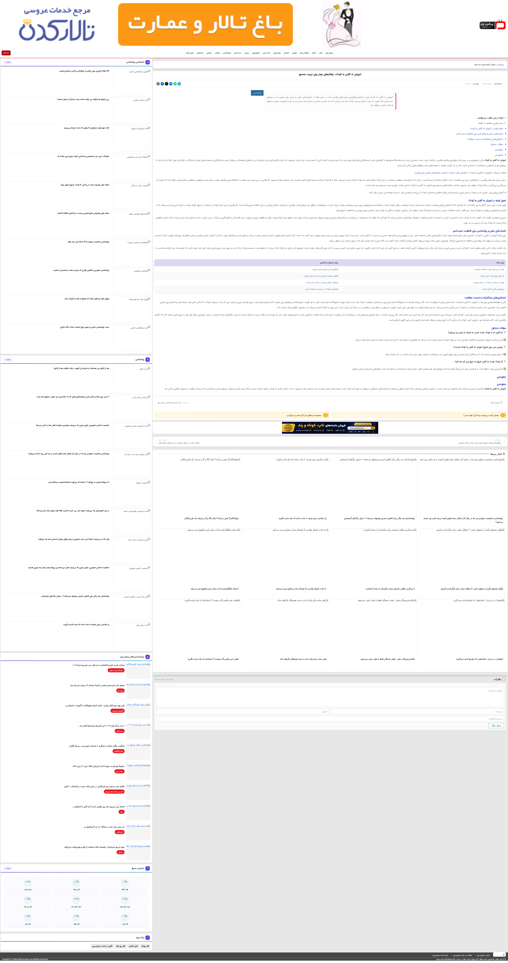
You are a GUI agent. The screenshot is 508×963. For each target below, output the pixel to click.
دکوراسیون (256, 53)
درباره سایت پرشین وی (440, 955)
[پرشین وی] (492, 24)
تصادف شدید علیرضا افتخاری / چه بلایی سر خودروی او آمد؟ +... (98, 665)
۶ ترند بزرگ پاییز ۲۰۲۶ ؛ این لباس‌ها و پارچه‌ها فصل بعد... (101, 725)
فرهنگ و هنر (304, 53)
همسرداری (277, 53)
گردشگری (200, 53)
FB (171, 84)
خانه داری (266, 53)
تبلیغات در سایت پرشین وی (462, 955)
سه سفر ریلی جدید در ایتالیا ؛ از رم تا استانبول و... (104, 826)
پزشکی (217, 53)
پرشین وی (329, 53)
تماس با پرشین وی (483, 955)
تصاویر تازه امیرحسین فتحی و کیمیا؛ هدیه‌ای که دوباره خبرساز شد (97, 685)
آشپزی (294, 53)
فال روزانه (145, 946)
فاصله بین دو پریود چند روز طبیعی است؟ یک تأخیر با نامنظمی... (98, 806)
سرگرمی (209, 53)
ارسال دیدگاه (496, 725)
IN (162, 84)
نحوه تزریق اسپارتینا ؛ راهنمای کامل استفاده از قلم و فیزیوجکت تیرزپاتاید (94, 847)
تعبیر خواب (189, 53)
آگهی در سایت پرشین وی (102, 946)
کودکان (286, 53)
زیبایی (246, 53)
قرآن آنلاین (133, 946)
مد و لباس (237, 53)
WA (175, 84)
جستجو (6, 52)
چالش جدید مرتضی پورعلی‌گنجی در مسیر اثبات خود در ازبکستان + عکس (94, 786)
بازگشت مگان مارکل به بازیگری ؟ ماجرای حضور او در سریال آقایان (97, 745)
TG (179, 84)
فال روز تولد (120, 946)
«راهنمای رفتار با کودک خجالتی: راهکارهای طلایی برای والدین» (441, 172)
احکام (314, 53)
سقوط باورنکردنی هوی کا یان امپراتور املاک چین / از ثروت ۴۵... (98, 766)
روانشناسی (227, 53)
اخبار (320, 53)
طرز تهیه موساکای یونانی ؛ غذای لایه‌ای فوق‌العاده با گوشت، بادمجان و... (95, 705)
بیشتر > (7, 62)
